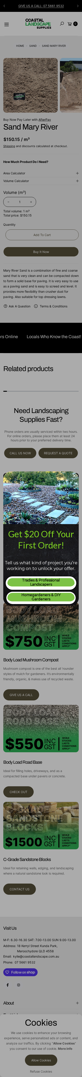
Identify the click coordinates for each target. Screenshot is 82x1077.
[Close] (74, 475)
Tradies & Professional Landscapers (41, 582)
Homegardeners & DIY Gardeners (41, 597)
